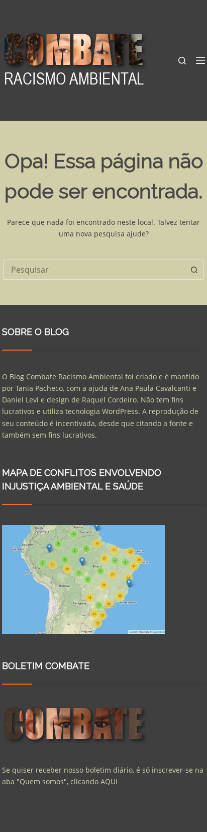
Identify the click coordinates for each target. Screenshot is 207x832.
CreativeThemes (173, 819)
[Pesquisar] (182, 60)
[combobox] (94, 270)
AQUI (109, 781)
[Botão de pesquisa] (193, 269)
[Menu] (200, 60)
